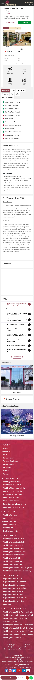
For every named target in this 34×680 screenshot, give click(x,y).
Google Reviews (7, 97)
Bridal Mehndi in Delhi (11, 501)
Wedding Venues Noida (11, 558)
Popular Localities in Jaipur (13, 595)
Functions (15, 647)
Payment (21, 647)
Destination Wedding (11, 531)
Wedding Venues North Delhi (13, 539)
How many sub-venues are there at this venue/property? (16, 304)
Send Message (10, 22)
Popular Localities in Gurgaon (14, 585)
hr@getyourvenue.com (24, 649)
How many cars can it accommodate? (13, 340)
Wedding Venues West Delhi (13, 548)
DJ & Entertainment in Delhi (13, 494)
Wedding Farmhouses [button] (11, 515)
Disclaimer (7, 467)
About (13, 91)
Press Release (8, 464)
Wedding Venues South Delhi (14, 542)
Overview (5, 91)
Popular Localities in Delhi (12, 579)
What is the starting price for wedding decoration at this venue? (16, 335)
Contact (6, 471)
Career (27, 647)
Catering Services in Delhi (12, 491)
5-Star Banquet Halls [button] (10, 622)
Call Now (25, 22)
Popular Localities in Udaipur (13, 601)
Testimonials (18, 645)
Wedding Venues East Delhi (13, 545)
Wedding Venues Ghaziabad (13, 555)
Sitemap (6, 474)
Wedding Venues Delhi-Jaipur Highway (17, 568)
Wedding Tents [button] (8, 528)
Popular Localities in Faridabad (14, 582)
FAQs (17, 94)
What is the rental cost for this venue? (15, 329)
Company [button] (6, 451)
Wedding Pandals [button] (9, 521)
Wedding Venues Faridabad (13, 564)
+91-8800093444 (27, 2)
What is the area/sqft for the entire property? (16, 350)
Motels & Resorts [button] (9, 525)
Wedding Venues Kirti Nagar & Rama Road (18, 628)
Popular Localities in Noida (13, 591)
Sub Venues (21, 91)
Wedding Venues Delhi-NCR (13, 638)
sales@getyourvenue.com (10, 661)
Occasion (5, 94)
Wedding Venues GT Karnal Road (15, 618)
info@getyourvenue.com (25, 661)
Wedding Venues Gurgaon (12, 561)
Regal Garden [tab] (15, 28)
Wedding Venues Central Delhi (14, 552)
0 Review (9, 14)
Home (5, 448)
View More (17, 356)
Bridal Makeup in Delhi (11, 498)
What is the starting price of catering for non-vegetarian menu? (17, 319)
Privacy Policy (8, 458)
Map (12, 94)
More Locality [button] (8, 604)
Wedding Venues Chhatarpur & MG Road (18, 615)
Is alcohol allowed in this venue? (16, 324)
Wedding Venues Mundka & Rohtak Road (18, 625)
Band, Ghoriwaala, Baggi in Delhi (14, 504)
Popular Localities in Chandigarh (15, 598)
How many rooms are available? (16, 345)
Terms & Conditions (10, 461)
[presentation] (7, 39)
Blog (11, 645)
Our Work (25, 645)
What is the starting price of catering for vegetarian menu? (17, 314)
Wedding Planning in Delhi (12, 485)
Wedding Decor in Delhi (11, 482)
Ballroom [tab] (9, 31)
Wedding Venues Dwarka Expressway (17, 571)
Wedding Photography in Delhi (14, 488)
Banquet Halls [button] (8, 518)
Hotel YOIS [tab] (6, 28)
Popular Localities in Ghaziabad (14, 588)
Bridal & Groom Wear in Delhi (13, 507)
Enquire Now (8, 678)
